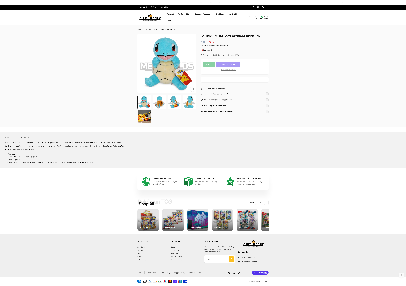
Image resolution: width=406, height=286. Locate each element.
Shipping (211, 45)
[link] (142, 7)
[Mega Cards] (253, 246)
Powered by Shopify (263, 281)
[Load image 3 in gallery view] (174, 102)
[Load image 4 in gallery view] (189, 102)
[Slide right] (342, 2)
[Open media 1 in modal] (166, 63)
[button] (184, 14)
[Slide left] (63, 2)
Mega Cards (255, 281)
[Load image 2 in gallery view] (159, 102)
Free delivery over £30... (206, 178)
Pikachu (44, 162)
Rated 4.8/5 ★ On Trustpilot (249, 178)
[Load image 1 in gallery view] (144, 102)
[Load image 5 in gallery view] (144, 116)
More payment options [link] (228, 69)
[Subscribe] (231, 259)
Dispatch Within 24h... (163, 178)
